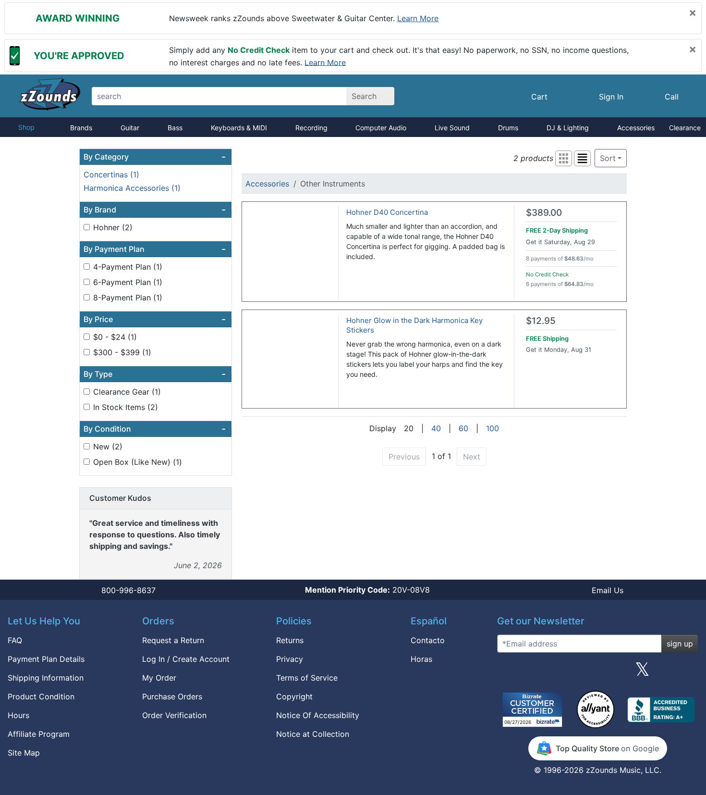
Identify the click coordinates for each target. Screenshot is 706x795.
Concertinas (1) (111, 174)
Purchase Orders (172, 696)
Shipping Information (46, 678)
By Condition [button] (155, 429)
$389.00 (544, 213)
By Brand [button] (155, 209)
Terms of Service (307, 678)
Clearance (685, 128)
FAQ (15, 640)
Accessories (636, 128)
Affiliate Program (39, 734)
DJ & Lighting (568, 128)
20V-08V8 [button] (367, 590)
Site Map (24, 753)
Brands (81, 128)
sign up (680, 643)
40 (436, 428)
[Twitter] (642, 673)
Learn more (417, 18)
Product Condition (41, 696)
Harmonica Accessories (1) (132, 188)
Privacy (289, 659)
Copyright (294, 696)
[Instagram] (597, 673)
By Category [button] (155, 156)
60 (463, 428)
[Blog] (508, 673)
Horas (421, 659)
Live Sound (452, 128)
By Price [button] (155, 319)
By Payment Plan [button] (155, 249)
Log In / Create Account (186, 659)
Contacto (428, 640)
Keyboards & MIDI (239, 128)
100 (492, 428)
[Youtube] (687, 673)
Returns (290, 640)
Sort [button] (608, 158)
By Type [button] (155, 374)
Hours (18, 715)
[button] (563, 158)
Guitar (130, 128)
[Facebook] (553, 673)
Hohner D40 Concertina (387, 212)
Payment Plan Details (46, 659)
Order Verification (174, 715)
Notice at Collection (312, 734)
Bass (175, 128)
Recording (311, 128)
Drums (508, 128)
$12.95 (541, 321)
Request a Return (173, 640)
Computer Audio (380, 128)
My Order (159, 678)
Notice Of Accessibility (317, 715)
